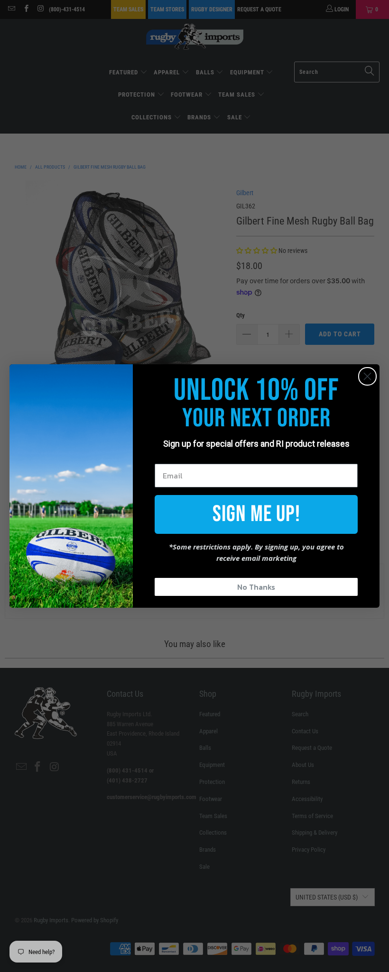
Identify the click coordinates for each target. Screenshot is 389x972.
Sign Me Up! (256, 514)
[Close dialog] (367, 376)
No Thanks (256, 587)
